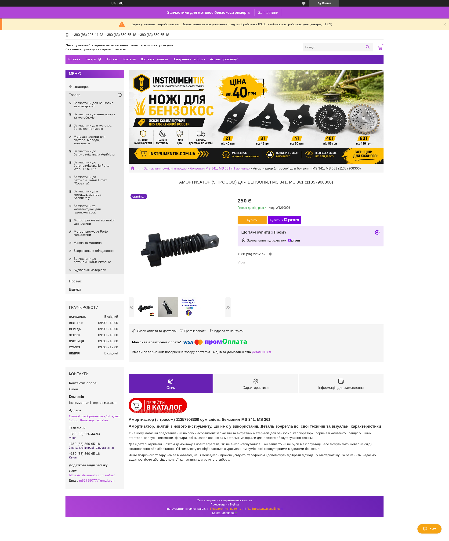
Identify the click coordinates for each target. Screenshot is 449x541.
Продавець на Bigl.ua (224, 504)
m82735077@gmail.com (97, 480)
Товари (90, 59)
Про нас (111, 59)
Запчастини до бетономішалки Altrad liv (92, 260)
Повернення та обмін (189, 59)
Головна (74, 59)
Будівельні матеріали (90, 270)
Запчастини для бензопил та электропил (93, 104)
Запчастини (268, 12)
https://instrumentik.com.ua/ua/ (92, 475)
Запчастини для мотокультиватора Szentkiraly (87, 194)
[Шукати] (367, 47)
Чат (433, 529)
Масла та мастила (88, 243)
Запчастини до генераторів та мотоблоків (94, 115)
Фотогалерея (79, 87)
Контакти (129, 59)
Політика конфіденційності (264, 508)
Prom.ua (247, 500)
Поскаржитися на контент (227, 508)
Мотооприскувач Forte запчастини (91, 233)
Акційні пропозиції (224, 59)
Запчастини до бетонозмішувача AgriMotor (95, 152)
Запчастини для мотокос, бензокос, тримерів (93, 126)
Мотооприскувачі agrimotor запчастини (94, 221)
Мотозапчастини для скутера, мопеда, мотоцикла (89, 140)
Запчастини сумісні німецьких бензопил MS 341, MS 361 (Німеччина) (197, 168)
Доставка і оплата (154, 59)
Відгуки (75, 289)
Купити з (276, 220)
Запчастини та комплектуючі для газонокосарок (87, 209)
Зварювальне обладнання (94, 250)
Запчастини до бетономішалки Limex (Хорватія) (90, 180)
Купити (252, 220)
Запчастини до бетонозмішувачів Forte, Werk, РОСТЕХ (92, 165)
